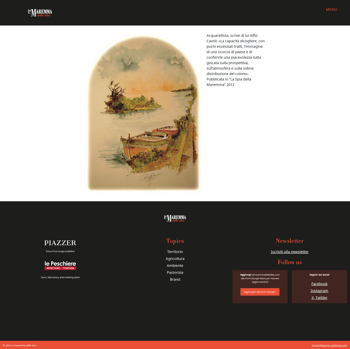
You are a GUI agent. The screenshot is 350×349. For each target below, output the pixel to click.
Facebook (319, 283)
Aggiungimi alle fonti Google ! (260, 291)
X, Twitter (319, 297)
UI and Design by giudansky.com (329, 345)
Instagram (319, 290)
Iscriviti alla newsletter (290, 251)
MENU (331, 9)
